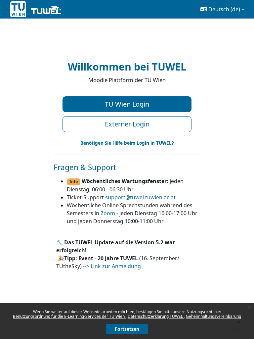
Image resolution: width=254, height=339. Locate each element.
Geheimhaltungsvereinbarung (213, 316)
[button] (222, 9)
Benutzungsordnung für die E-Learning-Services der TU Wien (69, 316)
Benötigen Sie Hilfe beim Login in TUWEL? (127, 143)
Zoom (108, 213)
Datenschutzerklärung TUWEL (156, 316)
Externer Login (127, 124)
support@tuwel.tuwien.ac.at (140, 197)
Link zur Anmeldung (116, 266)
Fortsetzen (127, 329)
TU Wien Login (127, 104)
